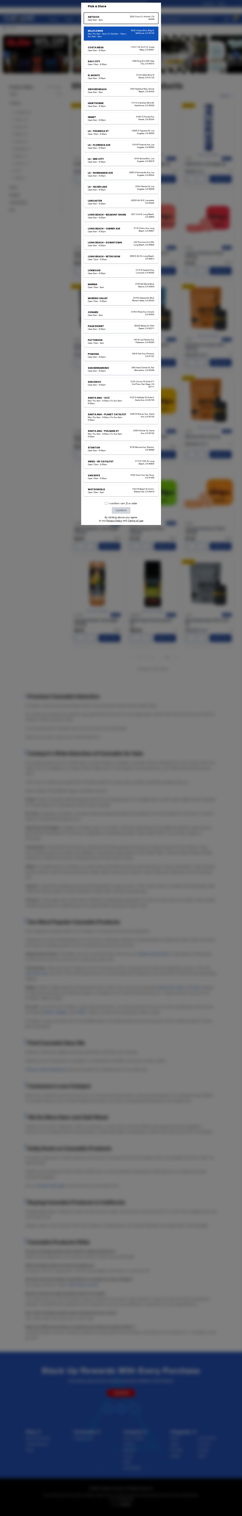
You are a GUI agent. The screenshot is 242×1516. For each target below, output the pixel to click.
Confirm (121, 510)
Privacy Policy (114, 520)
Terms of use (135, 520)
